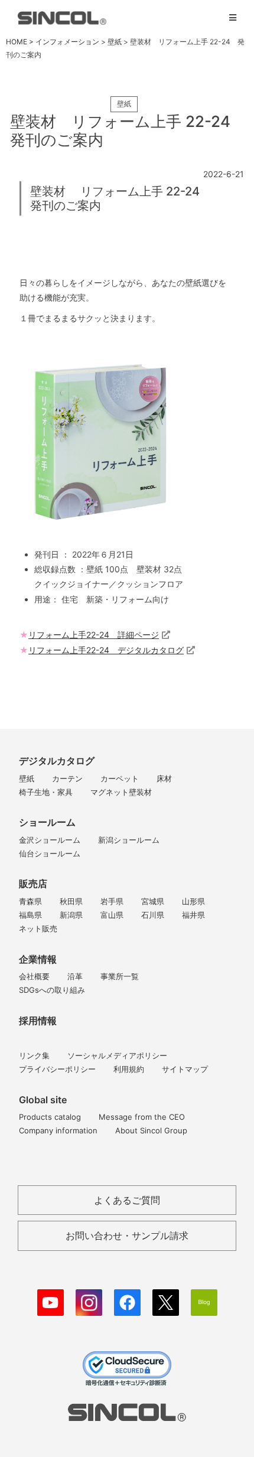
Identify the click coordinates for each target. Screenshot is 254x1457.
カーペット (119, 778)
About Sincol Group (151, 1130)
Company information (58, 1130)
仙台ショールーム (49, 853)
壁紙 (26, 778)
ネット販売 (38, 928)
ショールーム (47, 822)
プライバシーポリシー (57, 1069)
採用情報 (38, 1020)
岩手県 (111, 901)
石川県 (152, 915)
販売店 (33, 883)
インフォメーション (67, 41)
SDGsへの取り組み (52, 990)
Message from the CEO (142, 1117)
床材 (164, 778)
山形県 (193, 901)
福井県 (193, 915)
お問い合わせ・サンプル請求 (127, 1235)
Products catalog (50, 1117)
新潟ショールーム (128, 840)
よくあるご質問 (127, 1200)
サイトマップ (185, 1069)
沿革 (75, 976)
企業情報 (38, 959)
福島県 (30, 915)
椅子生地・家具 (46, 792)
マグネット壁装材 (121, 792)
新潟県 (71, 915)
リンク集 (34, 1055)
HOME (16, 41)
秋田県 (71, 901)
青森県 (30, 901)
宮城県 (152, 901)
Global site (43, 1100)
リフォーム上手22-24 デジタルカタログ (106, 650)
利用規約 (128, 1069)
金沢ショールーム (49, 840)
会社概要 (34, 976)
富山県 (111, 915)
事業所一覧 (119, 976)
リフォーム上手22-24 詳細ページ (93, 635)
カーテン (67, 778)
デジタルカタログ (57, 761)
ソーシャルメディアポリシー (117, 1055)
